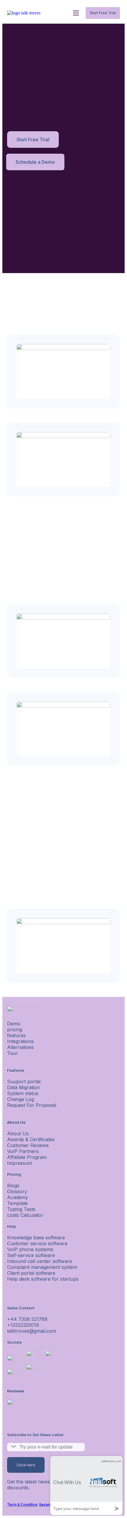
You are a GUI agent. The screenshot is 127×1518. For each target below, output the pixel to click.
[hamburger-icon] (76, 13)
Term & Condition (22, 1504)
